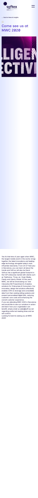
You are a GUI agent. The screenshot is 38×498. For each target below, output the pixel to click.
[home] (10, 6)
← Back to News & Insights (10, 17)
